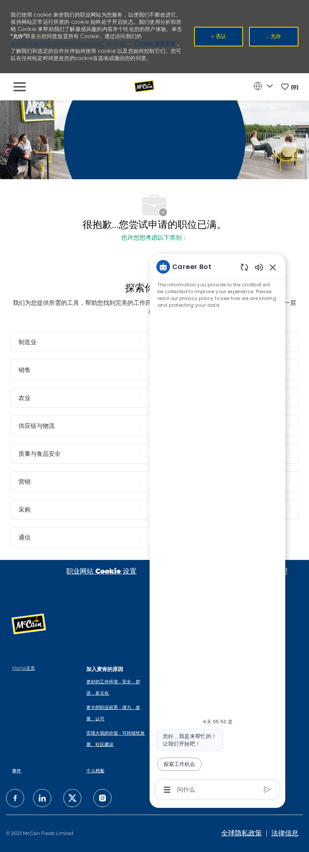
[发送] (267, 789)
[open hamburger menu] (20, 87)
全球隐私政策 (241, 833)
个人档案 (95, 771)
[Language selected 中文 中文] (264, 86)
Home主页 (23, 668)
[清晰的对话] (244, 267)
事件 (16, 771)
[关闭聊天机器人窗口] (273, 267)
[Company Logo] (145, 86)
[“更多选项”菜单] (167, 789)
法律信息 (284, 833)
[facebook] (15, 798)
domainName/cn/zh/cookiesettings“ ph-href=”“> (93, 43)
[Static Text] (259, 266)
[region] (217, 527)
